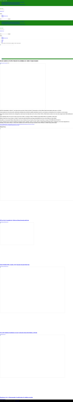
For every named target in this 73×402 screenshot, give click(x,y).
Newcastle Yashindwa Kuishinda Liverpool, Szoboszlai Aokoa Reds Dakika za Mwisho (13, 4)
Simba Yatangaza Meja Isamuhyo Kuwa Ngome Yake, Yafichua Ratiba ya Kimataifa (13, 2)
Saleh (0, 266)
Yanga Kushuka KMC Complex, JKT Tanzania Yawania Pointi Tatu (11, 3)
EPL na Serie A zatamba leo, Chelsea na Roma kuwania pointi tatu (10, 22)
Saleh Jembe (1, 8)
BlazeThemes (17, 400)
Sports (2, 16)
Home (2, 15)
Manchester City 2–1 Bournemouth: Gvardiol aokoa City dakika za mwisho (16, 397)
